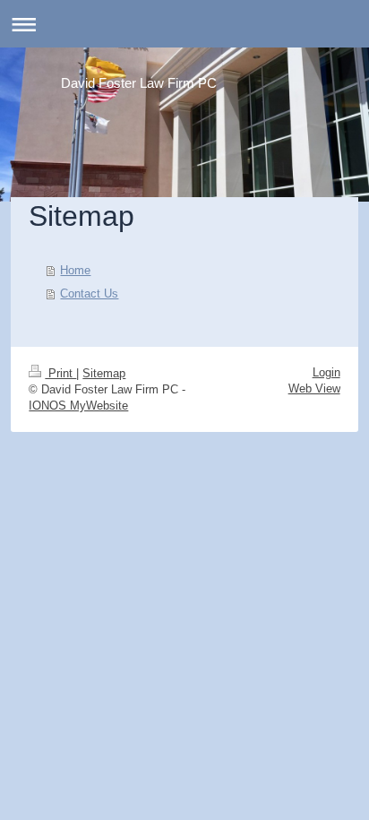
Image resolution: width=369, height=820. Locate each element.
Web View (314, 388)
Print (60, 373)
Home (75, 270)
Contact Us (89, 293)
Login (326, 372)
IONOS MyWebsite (78, 405)
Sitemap (103, 373)
